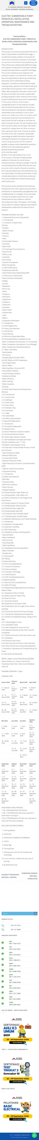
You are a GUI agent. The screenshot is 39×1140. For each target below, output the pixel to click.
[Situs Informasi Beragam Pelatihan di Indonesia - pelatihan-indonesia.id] (12, 3)
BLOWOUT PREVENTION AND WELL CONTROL (10, 876)
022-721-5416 (15, 925)
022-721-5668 (15, 929)
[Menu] (25, 3)
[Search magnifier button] (35, 914)
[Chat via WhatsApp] (34, 1135)
